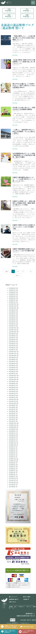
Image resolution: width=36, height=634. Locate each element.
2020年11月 (12, 425)
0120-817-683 (28, 620)
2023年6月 (12, 363)
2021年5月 (12, 413)
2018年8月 (12, 465)
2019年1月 (12, 457)
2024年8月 (12, 336)
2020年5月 (12, 437)
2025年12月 (12, 304)
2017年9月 (12, 485)
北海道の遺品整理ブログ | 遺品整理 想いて (17, 26)
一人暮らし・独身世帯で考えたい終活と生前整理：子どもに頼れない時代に (24, 131)
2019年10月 (12, 445)
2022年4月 (12, 391)
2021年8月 (12, 407)
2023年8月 (12, 359)
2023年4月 (12, 367)
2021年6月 (12, 411)
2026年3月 (12, 298)
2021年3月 (12, 417)
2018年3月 (12, 475)
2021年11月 (12, 401)
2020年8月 (12, 431)
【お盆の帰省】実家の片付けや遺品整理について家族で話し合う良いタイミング (24, 61)
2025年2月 (12, 324)
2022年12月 (12, 375)
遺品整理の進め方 (13, 599)
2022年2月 (12, 395)
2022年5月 (12, 389)
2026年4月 (12, 296)
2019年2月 (12, 455)
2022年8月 (12, 383)
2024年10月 (12, 332)
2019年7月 (12, 447)
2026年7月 (12, 290)
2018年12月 (12, 459)
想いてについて (13, 597)
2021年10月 (12, 403)
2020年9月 (12, 429)
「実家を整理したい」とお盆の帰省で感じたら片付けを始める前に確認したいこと (24, 37)
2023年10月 (12, 355)
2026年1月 (12, 302)
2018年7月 (12, 467)
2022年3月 (12, 393)
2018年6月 (12, 469)
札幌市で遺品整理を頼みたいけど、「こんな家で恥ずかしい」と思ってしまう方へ (24, 179)
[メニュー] (33, 3)
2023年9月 (12, 357)
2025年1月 (12, 326)
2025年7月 (12, 314)
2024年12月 (12, 328)
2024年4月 (12, 344)
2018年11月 (12, 461)
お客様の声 (26, 599)
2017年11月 (12, 481)
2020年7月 (12, 433)
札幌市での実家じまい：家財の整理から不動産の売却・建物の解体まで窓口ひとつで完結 (24, 203)
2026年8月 (12, 288)
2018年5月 (12, 471)
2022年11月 (12, 377)
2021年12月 (12, 399)
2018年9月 (12, 463)
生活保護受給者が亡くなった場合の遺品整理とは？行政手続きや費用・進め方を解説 (24, 155)
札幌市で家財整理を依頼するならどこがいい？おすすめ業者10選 (24, 250)
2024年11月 (12, 330)
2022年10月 (12, 379)
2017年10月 (12, 483)
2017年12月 (12, 479)
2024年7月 (12, 338)
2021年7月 (12, 409)
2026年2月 (12, 300)
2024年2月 (12, 348)
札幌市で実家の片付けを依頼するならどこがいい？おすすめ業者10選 (24, 226)
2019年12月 (12, 443)
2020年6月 (12, 435)
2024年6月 (12, 340)
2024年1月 (12, 350)
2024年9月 (12, 334)
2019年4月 (12, 451)
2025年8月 (12, 312)
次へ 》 (18, 275)
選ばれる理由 (26, 597)
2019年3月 (12, 453)
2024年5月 (12, 342)
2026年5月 (12, 294)
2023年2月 (12, 371)
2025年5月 (12, 318)
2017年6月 (12, 487)
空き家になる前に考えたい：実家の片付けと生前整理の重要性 (24, 108)
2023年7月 (12, 361)
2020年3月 (12, 441)
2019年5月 (12, 449)
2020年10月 (12, 427)
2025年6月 (12, 316)
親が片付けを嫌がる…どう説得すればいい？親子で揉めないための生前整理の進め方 (24, 85)
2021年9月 (12, 405)
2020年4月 (12, 439)
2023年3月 (12, 369)
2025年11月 (12, 306)
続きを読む (15, 55)
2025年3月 (12, 322)
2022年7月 (12, 385)
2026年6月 (12, 292)
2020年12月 (12, 423)
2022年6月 (12, 387)
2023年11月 (12, 354)
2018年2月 (12, 477)
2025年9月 (12, 310)
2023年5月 (12, 365)
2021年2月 (12, 419)
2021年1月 (12, 421)
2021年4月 (12, 415)
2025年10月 (12, 308)
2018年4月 (12, 473)
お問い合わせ (12, 602)
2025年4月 (12, 320)
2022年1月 (12, 397)
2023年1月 (12, 373)
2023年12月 (12, 352)
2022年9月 (12, 381)
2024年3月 (12, 346)
